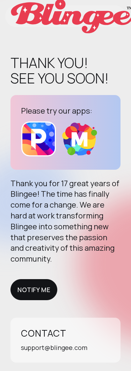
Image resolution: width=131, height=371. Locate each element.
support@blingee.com (54, 347)
